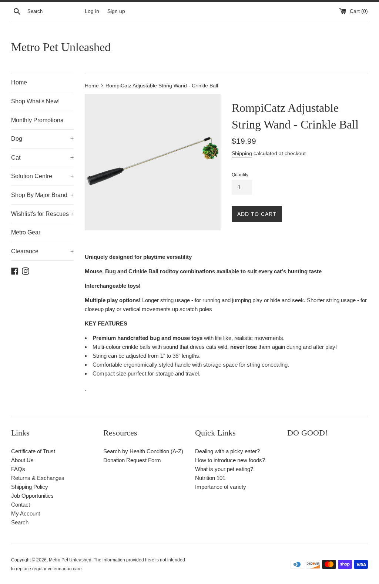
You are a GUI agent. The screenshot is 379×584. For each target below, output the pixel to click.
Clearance (42, 251)
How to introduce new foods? (230, 460)
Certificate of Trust (33, 451)
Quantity (240, 174)
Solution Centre (42, 176)
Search (19, 522)
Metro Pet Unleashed (61, 47)
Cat (42, 157)
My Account (25, 513)
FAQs (18, 469)
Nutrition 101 (210, 478)
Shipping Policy (29, 487)
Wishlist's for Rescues (42, 214)
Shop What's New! (35, 101)
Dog (42, 139)
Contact (20, 504)
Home (19, 82)
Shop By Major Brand (42, 195)
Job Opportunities (32, 496)
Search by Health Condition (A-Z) (143, 451)
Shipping (242, 153)
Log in (92, 11)
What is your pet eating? (224, 469)
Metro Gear (25, 232)
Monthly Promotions (37, 120)
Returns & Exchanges (37, 478)
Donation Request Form (132, 460)
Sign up (116, 11)
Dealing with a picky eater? (227, 451)
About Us (22, 460)
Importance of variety (220, 487)
